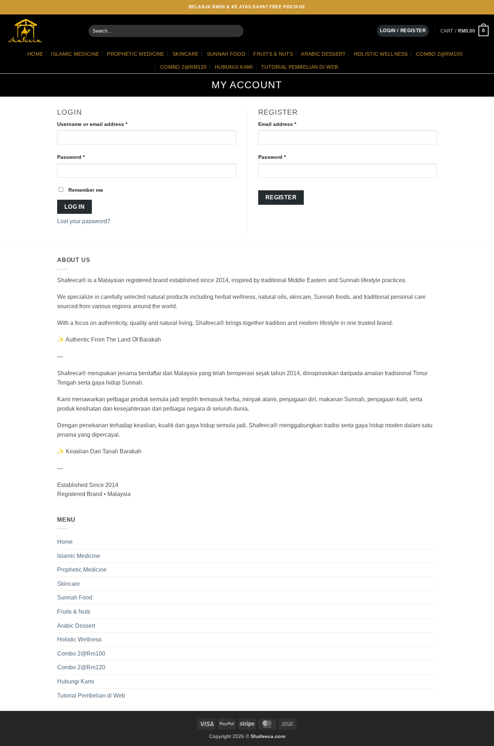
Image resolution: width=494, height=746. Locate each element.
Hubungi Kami (234, 67)
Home (35, 54)
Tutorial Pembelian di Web (299, 67)
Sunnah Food (226, 54)
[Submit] (236, 31)
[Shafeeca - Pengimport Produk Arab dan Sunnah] (41, 30)
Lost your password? (83, 221)
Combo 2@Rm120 (183, 67)
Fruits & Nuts (273, 54)
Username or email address (103, 124)
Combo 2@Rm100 (439, 54)
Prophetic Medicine (135, 54)
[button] (464, 31)
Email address (288, 124)
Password (82, 157)
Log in (74, 207)
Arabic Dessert (323, 54)
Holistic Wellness (381, 54)
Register (281, 197)
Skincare (186, 54)
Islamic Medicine (75, 54)
